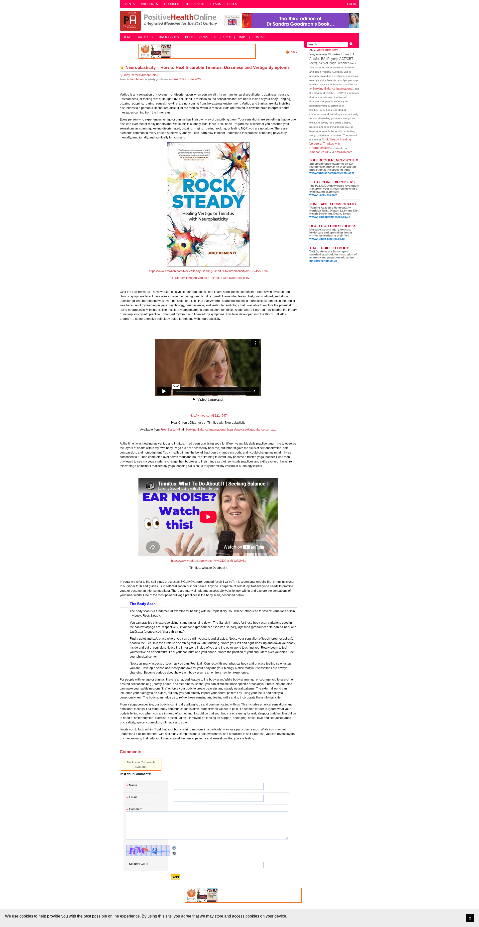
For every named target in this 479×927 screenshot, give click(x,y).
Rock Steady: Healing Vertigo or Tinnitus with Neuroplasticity (208, 278)
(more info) (140, 75)
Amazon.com (343, 152)
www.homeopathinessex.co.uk (329, 216)
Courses (171, 4)
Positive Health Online (170, 21)
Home (127, 37)
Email (133, 797)
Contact (259, 37)
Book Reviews (196, 37)
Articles (145, 37)
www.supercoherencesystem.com (331, 172)
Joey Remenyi (327, 50)
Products (149, 4)
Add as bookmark (122, 67)
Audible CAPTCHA (174, 853)
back (294, 52)
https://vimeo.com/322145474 (209, 415)
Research (222, 37)
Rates (232, 4)
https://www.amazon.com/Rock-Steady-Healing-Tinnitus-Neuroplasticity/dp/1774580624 (208, 271)
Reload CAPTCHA (174, 847)
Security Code (138, 864)
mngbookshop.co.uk (323, 260)
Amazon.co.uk (319, 152)
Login (351, 4)
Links (242, 37)
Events (129, 4)
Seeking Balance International (205, 429)
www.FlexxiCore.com (323, 194)
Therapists (194, 4)
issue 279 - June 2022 (186, 79)
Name (133, 785)
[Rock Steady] (208, 204)
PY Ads (215, 4)
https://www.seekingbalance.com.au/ (251, 429)
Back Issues (169, 37)
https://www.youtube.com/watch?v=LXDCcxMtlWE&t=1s (208, 561)
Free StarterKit (170, 429)
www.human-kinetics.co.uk (327, 238)
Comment (135, 809)
